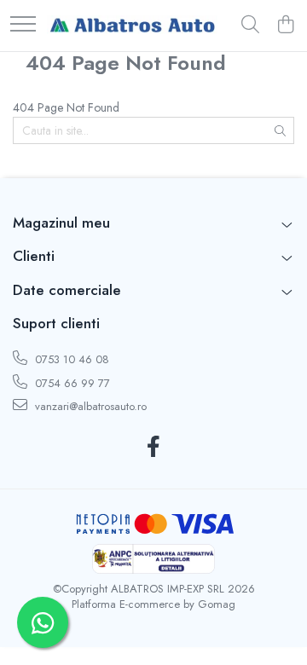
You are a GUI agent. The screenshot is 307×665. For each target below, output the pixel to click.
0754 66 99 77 (71, 383)
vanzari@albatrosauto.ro (89, 406)
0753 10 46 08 (70, 359)
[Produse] (23, 25)
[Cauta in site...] (250, 25)
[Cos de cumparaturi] (285, 25)
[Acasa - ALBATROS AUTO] (132, 25)
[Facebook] (154, 447)
